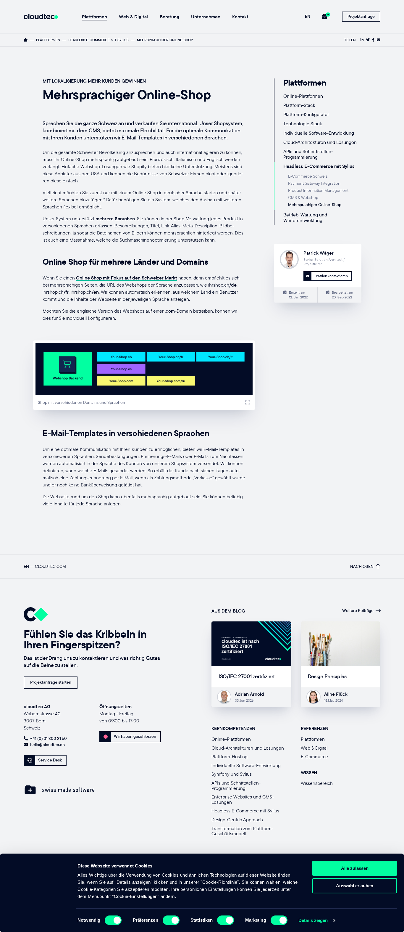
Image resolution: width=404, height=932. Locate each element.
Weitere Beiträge (358, 610)
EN (307, 16)
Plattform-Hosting (229, 756)
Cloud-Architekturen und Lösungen (320, 142)
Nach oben (362, 566)
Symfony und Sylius (231, 774)
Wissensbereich (317, 783)
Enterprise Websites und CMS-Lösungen (242, 799)
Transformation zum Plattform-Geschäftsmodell (242, 831)
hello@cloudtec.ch (47, 744)
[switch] (171, 920)
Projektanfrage (361, 16)
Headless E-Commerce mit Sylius (98, 40)
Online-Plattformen (303, 96)
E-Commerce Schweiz (307, 176)
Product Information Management (318, 190)
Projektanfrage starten (50, 682)
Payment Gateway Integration (314, 183)
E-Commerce (314, 756)
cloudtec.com (50, 566)
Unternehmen (205, 17)
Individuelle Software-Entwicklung (318, 133)
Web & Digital (133, 17)
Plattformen (94, 17)
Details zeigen (313, 920)
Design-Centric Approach (237, 819)
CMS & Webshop (303, 197)
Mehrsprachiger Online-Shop (314, 204)
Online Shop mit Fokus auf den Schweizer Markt (126, 278)
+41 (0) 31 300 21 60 (48, 738)
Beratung (169, 17)
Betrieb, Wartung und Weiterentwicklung (305, 217)
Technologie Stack (302, 123)
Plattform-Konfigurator (306, 114)
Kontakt (240, 17)
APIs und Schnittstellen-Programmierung (308, 154)
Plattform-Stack (299, 105)
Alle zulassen (355, 868)
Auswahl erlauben (354, 885)
